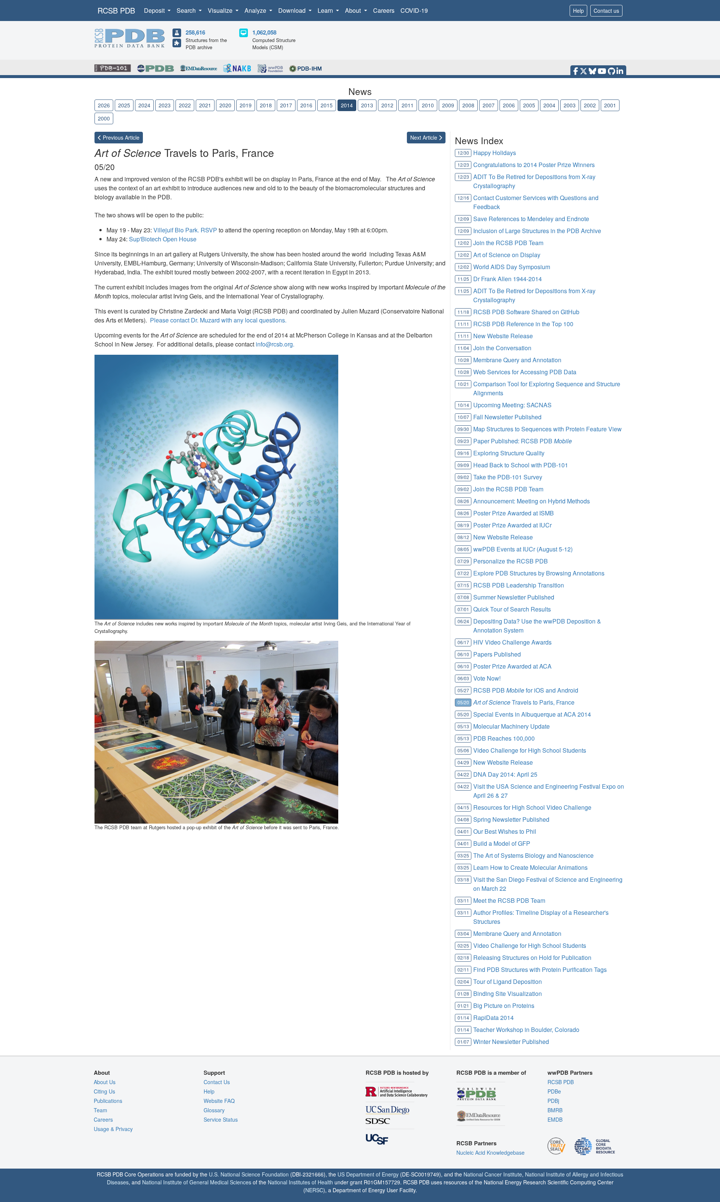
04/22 (463, 774)
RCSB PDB (116, 10)
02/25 (463, 945)
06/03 (463, 678)
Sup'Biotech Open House (162, 239)
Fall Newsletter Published (507, 417)
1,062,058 (264, 32)
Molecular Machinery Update (511, 726)
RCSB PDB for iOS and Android (525, 690)
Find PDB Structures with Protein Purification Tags (540, 969)
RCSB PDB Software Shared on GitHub (526, 311)
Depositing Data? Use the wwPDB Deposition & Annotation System (537, 625)
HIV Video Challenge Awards (512, 642)
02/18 (463, 957)
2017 (286, 105)
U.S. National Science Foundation (249, 1174)
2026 (104, 105)
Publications (108, 1100)
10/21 (463, 384)
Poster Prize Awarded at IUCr (512, 525)
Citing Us (104, 1091)
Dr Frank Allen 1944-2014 (507, 278)
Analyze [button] (256, 10)
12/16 (463, 197)
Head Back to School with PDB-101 (520, 465)
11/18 (463, 312)
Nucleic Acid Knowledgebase (490, 1152)
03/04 (463, 933)
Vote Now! (487, 678)
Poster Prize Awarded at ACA (512, 666)
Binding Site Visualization (507, 993)
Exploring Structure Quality (508, 453)
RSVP (209, 230)
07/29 (463, 561)
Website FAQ (219, 1100)
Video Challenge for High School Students (529, 750)
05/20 (463, 702)
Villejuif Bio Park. (177, 230)
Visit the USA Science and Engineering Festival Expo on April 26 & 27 (548, 791)
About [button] (353, 10)
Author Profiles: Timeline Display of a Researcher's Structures (541, 917)
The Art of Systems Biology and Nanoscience (533, 855)
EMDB (555, 1119)
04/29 (463, 762)
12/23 (463, 164)
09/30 (463, 429)
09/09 (463, 465)
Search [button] (187, 10)
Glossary (214, 1110)
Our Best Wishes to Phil (504, 831)
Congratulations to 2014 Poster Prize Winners (534, 164)
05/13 (463, 726)
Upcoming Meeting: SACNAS (512, 405)
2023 (165, 105)
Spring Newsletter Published (511, 819)
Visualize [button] (221, 10)
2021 (205, 105)
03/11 (463, 900)
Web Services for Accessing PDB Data (524, 372)
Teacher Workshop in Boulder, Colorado (526, 1029)
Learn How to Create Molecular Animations (530, 867)
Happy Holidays (494, 152)
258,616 (195, 32)
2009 (448, 105)
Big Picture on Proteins (503, 1005)
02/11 (463, 969)
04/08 (463, 819)
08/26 (463, 501)
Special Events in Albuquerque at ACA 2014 (532, 714)
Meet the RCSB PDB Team (509, 900)
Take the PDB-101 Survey (507, 477)
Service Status (221, 1119)
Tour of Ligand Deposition (507, 981)
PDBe (554, 1091)
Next (424, 137)
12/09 (463, 218)
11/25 (463, 279)
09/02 (463, 477)
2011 (408, 105)
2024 (144, 105)
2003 (570, 105)
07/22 (463, 573)
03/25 (463, 855)
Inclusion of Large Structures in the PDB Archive (537, 230)
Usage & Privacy (113, 1129)
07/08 (463, 597)
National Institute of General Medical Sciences (196, 1182)
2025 (124, 105)
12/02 (463, 242)
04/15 (463, 807)
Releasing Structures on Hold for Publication (532, 957)
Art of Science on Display (506, 254)
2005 (529, 105)
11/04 (463, 348)
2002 (590, 105)
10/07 (463, 417)
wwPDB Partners (570, 1072)
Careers (383, 10)
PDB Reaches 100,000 (504, 738)
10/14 (463, 405)
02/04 (463, 981)
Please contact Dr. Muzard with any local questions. (218, 320)
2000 (104, 118)
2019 (246, 105)
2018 (266, 105)
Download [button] (292, 10)
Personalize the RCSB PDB (510, 561)
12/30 (463, 152)
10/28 (463, 360)
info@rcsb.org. (275, 344)
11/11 (463, 324)
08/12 (463, 537)
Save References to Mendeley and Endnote (531, 218)
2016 (306, 105)
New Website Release (503, 335)
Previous (120, 137)
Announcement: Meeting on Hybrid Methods (531, 501)
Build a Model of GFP (501, 843)
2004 (549, 105)
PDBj (553, 1100)
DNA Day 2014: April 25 (505, 774)
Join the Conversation (502, 347)
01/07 (463, 1041)
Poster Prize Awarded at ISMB (513, 513)
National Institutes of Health (300, 1182)
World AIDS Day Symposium (511, 266)
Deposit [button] (155, 10)
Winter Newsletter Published (511, 1041)
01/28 (463, 993)
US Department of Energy (368, 1174)
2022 (185, 105)
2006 (509, 105)
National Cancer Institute (493, 1174)
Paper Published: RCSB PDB (522, 441)
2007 (489, 105)
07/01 (463, 609)
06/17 (463, 642)
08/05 (463, 549)
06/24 (463, 621)
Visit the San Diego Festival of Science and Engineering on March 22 (547, 884)
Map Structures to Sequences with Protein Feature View (547, 429)
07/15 (463, 585)
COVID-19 (414, 10)
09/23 (463, 441)
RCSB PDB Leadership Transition (518, 585)
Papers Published (497, 654)
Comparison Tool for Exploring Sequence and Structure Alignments (546, 388)
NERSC (314, 1190)
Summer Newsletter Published (513, 597)
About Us (105, 1082)
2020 (225, 105)
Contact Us (217, 1082)
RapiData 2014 (493, 1017)
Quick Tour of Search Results (512, 609)
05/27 (463, 690)
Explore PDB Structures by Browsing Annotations (538, 573)
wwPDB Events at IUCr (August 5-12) (523, 549)
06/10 (463, 654)
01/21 (463, 1005)
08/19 (463, 525)
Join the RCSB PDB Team (508, 242)
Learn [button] (326, 10)
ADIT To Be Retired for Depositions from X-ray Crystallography (534, 181)
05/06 (463, 750)
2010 (428, 105)
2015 (327, 105)
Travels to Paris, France (523, 702)
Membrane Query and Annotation (517, 359)
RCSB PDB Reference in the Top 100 (523, 323)
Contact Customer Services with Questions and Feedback (535, 202)
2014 (347, 105)
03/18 (463, 879)
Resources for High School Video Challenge (532, 807)
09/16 (463, 453)
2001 (610, 105)
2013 (367, 105)
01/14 (463, 1017)
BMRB (555, 1110)
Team (100, 1110)
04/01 (463, 831)
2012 (387, 105)
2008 (468, 105)
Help (578, 10)
